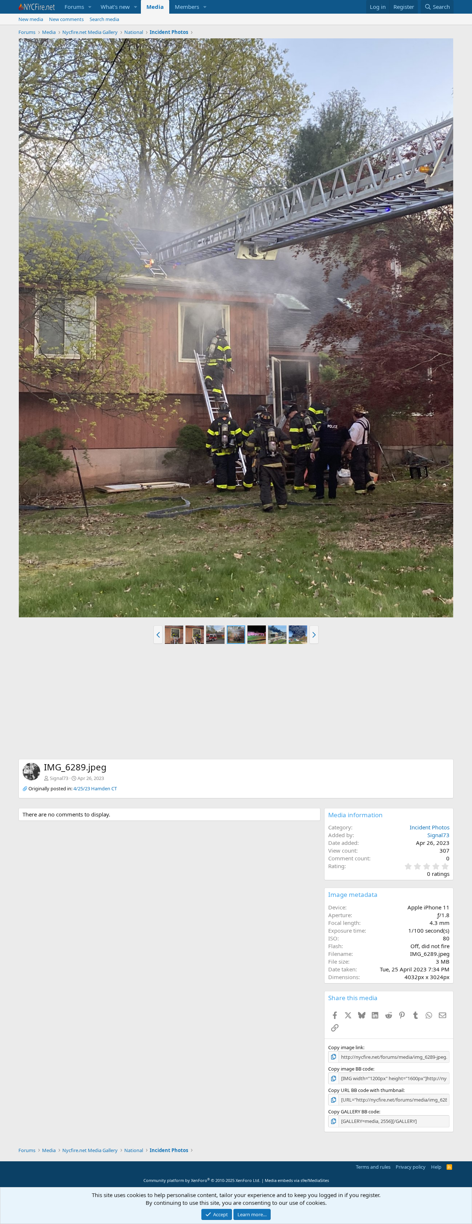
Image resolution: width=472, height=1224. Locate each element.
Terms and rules (373, 1167)
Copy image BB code (350, 1068)
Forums (74, 6)
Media (155, 6)
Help (436, 1167)
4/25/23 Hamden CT (95, 788)
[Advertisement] (236, 703)
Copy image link (345, 1047)
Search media (104, 19)
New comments (66, 19)
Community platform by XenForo (201, 1180)
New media (30, 19)
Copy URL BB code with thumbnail (365, 1090)
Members (187, 6)
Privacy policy (411, 1167)
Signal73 (59, 778)
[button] (90, 7)
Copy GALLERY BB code (353, 1111)
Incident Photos (430, 827)
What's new (115, 6)
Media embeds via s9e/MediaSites (297, 1180)
